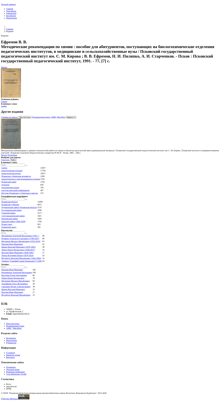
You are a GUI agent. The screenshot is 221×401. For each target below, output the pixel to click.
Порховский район (9, 219)
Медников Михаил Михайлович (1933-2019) (20, 241)
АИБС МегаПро (58, 117)
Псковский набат (8, 182)
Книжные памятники (15, 372)
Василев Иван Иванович (12, 292)
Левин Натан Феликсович (12, 278)
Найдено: (71, 117)
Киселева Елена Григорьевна (14, 275)
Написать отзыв (13, 355)
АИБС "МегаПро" (14, 328)
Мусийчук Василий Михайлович (15, 295)
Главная (9, 9)
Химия (4, 101)
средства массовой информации (15, 190)
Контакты (10, 357)
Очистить (5, 160)
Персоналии (11, 18)
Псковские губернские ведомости (16, 176)
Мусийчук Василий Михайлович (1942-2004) (21, 258)
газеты (4, 168)
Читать (4, 67)
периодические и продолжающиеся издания (20, 179)
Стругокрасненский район (13, 216)
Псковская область (9, 202)
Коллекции (11, 16)
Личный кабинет (8, 4)
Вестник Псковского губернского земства (19, 193)
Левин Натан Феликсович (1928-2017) (18, 250)
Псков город (6, 224)
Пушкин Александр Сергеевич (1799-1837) (20, 238)
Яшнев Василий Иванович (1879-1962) (18, 247)
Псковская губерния (10, 205)
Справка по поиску (9, 117)
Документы (11, 11)
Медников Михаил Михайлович (15, 281)
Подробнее (12, 155)
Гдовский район (8, 213)
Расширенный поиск (41, 117)
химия (4, 106)
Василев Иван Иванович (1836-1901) (17, 253)
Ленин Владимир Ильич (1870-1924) (17, 255)
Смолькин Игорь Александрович (15, 287)
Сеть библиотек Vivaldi (16, 374)
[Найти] (26, 165)
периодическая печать (11, 173)
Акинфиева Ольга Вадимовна (14, 284)
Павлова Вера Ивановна (12, 244)
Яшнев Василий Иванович (13, 289)
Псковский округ (8, 227)
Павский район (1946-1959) (13, 221)
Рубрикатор (11, 13)
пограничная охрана (10, 187)
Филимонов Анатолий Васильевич (16, 272)
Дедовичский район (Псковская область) (19, 207)
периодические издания (11, 171)
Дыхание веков (12, 369)
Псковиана (11, 367)
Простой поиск (12, 324)
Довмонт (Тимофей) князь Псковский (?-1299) (21, 261)
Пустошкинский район (11, 210)
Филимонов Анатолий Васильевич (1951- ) (20, 236)
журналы (5, 185)
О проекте (10, 353)
